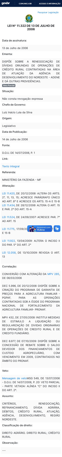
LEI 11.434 (8, 205)
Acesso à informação (49, 3)
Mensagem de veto (14, 378)
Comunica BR (25, 3)
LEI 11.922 (8, 240)
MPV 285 (53, 274)
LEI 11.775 (8, 229)
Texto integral (11, 166)
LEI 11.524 (8, 217)
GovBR (5, 3)
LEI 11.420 (8, 193)
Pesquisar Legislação (48, 12)
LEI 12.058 (9, 252)
